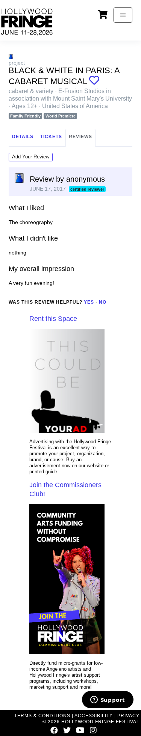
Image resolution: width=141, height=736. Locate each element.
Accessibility (93, 715)
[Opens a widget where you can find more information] (107, 700)
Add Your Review (30, 157)
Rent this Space (53, 318)
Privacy (128, 715)
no (102, 302)
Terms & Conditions (42, 715)
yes (89, 302)
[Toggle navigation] (123, 15)
